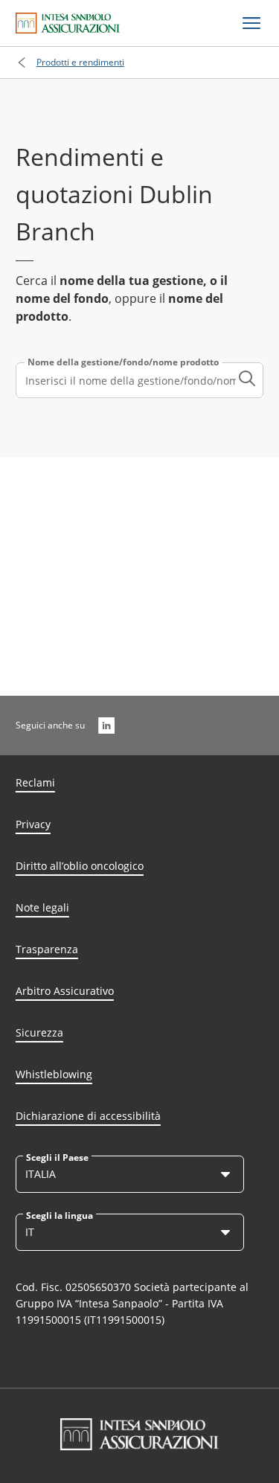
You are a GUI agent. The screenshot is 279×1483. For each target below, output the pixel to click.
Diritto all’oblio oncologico (80, 866)
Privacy (33, 824)
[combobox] (139, 380)
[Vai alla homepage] (68, 23)
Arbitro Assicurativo (65, 991)
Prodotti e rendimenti (80, 62)
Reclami (35, 782)
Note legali (42, 907)
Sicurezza (39, 1032)
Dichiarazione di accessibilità (88, 1116)
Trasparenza (47, 949)
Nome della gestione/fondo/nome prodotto (123, 362)
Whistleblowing (54, 1074)
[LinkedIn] (106, 725)
